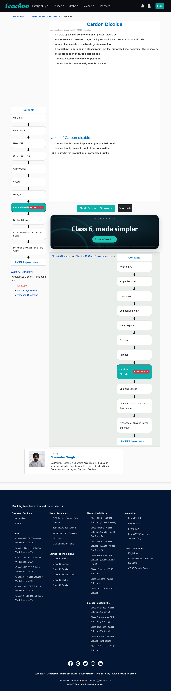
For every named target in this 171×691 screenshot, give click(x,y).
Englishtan (133, 553)
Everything (39, 6)
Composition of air (21, 156)
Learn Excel (134, 523)
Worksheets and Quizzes (65, 533)
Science (87, 6)
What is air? (18, 118)
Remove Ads (125, 208)
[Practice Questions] (149, 6)
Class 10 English (61, 569)
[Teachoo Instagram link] (78, 663)
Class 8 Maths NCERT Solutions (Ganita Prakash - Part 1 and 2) (104, 545)
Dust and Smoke (21, 220)
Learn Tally (133, 529)
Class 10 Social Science (64, 575)
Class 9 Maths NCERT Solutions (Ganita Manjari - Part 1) (103, 559)
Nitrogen (17, 194)
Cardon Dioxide (27, 207)
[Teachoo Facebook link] (70, 663)
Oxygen (17, 182)
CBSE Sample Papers (138, 568)
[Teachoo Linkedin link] (100, 663)
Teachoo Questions (27, 295)
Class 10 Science (61, 564)
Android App (21, 518)
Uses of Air (18, 143)
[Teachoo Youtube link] (93, 663)
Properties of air (20, 130)
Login (160, 6)
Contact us (52, 674)
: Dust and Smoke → (96, 208)
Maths (72, 6)
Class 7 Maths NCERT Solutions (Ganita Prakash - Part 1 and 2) (104, 532)
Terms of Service (68, 674)
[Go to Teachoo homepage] (17, 6)
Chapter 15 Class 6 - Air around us (45, 16)
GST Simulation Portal (63, 544)
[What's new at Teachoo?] (142, 6)
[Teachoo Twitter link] (85, 663)
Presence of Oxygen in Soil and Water (28, 249)
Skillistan (57, 538)
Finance (103, 6)
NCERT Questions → (28, 262)
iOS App (19, 523)
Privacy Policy (86, 674)
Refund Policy (103, 674)
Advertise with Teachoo (124, 674)
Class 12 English (61, 585)
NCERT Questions (27, 290)
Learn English (134, 518)
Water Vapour (19, 169)
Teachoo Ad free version (64, 528)
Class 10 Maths (60, 559)
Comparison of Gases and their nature (28, 234)
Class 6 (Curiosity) (19, 16)
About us (40, 674)
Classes (57, 6)
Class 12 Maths (60, 580)
